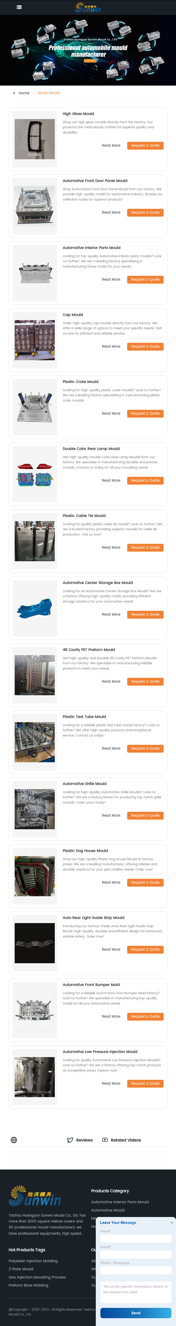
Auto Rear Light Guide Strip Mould (93, 918)
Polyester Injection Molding (33, 1261)
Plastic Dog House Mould (85, 851)
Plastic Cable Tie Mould (84, 516)
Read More (111, 145)
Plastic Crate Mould (81, 382)
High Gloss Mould (78, 114)
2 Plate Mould (21, 1269)
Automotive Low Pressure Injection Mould (100, 1052)
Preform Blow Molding (28, 1285)
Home (24, 93)
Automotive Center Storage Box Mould (98, 583)
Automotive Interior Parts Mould (92, 248)
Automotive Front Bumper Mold (91, 985)
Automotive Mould (108, 1210)
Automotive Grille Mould (85, 784)
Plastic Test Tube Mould (84, 717)
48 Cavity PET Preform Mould (89, 650)
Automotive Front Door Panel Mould (95, 181)
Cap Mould (73, 315)
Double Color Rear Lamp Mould (91, 449)
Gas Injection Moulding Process (37, 1277)
